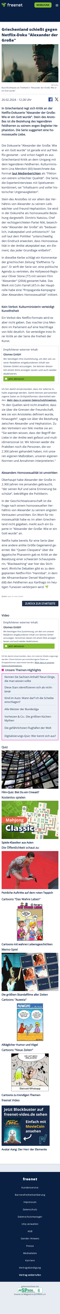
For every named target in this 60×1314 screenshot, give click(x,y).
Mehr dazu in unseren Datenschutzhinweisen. (32, 400)
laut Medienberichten (26, 173)
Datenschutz (30, 1209)
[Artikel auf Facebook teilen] (50, 99)
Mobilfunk (42, 4)
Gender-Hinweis (30, 1238)
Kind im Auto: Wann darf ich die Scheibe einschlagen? (29, 700)
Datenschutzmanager (30, 1216)
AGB (30, 1231)
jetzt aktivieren (16, 378)
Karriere (30, 1260)
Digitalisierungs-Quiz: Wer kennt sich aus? (30, 736)
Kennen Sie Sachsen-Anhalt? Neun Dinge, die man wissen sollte (29, 679)
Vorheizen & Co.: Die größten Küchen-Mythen (28, 718)
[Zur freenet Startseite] (11, 4)
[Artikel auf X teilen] (56, 99)
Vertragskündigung (30, 1267)
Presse (30, 1245)
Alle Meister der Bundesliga (21, 709)
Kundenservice (30, 1187)
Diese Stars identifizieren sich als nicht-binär (28, 689)
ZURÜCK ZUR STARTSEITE (40, 603)
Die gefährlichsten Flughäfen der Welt (27, 728)
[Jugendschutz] (30, 1290)
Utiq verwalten (30, 1223)
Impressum (30, 1202)
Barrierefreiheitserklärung (30, 1194)
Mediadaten (30, 1252)
